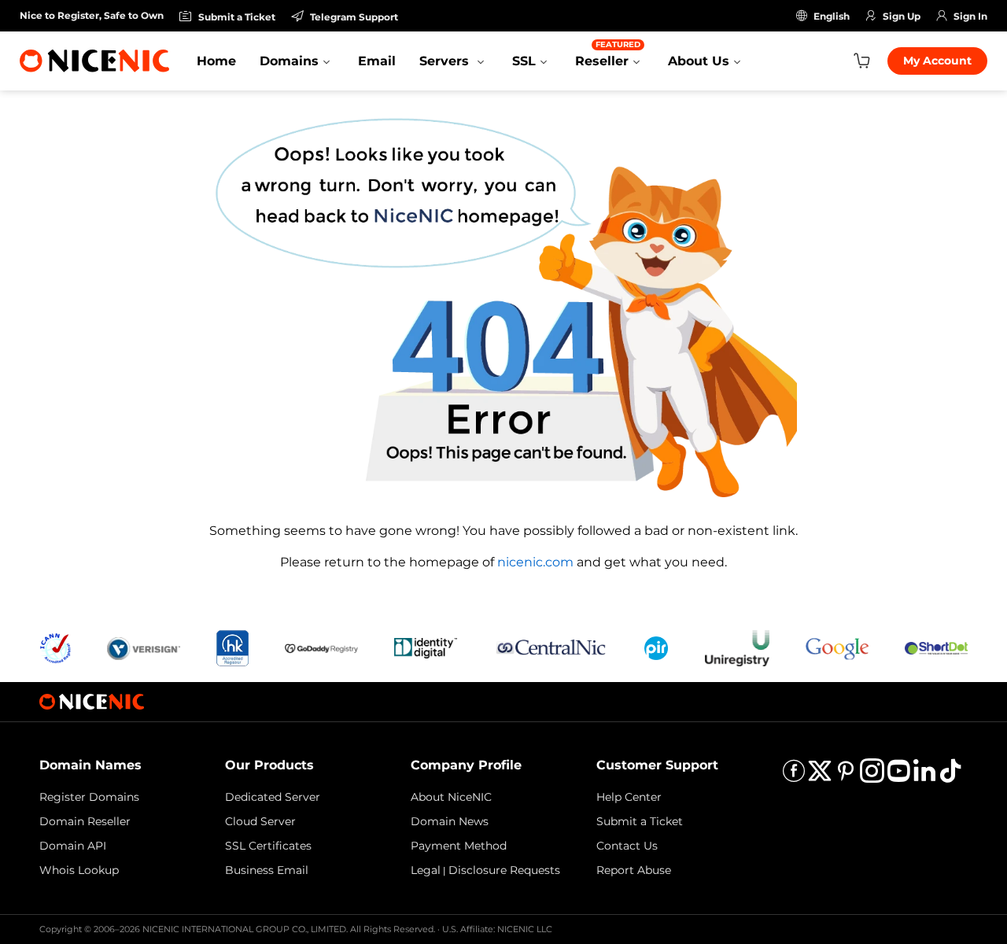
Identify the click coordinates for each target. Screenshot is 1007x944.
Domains (289, 60)
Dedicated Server (272, 797)
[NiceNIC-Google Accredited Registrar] (837, 647)
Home (216, 60)
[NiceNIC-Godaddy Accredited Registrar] (321, 647)
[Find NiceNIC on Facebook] (794, 776)
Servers (446, 60)
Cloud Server (260, 821)
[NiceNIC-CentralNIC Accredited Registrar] (550, 647)
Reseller (607, 53)
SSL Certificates (268, 846)
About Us (698, 60)
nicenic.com (535, 562)
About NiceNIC (451, 797)
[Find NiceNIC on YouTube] (898, 776)
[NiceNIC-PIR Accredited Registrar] (656, 647)
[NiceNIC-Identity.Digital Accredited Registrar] (425, 647)
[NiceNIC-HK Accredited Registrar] (232, 647)
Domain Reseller (85, 821)
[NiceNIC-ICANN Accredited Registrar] (55, 647)
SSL (524, 60)
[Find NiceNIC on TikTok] (950, 776)
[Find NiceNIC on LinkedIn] (924, 776)
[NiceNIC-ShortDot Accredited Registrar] (936, 647)
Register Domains (89, 797)
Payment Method (459, 846)
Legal (426, 870)
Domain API (72, 846)
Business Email (266, 870)
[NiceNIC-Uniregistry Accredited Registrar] (737, 647)
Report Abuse (633, 870)
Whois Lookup (79, 870)
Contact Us (627, 846)
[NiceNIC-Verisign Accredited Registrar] (143, 647)
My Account (937, 60)
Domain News (450, 821)
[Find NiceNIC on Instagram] (872, 776)
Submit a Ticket (639, 821)
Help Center (629, 797)
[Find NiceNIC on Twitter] (820, 776)
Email (377, 60)
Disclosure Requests (504, 870)
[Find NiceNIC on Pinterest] (846, 776)
